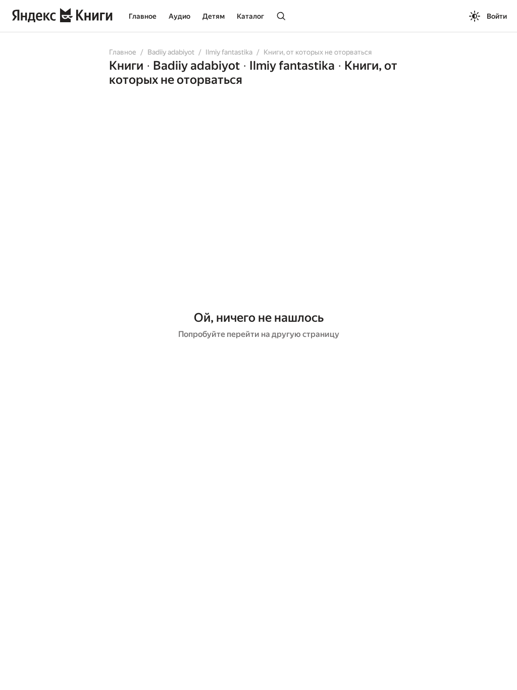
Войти (497, 16)
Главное (143, 16)
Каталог (250, 16)
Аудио (179, 16)
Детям (213, 16)
